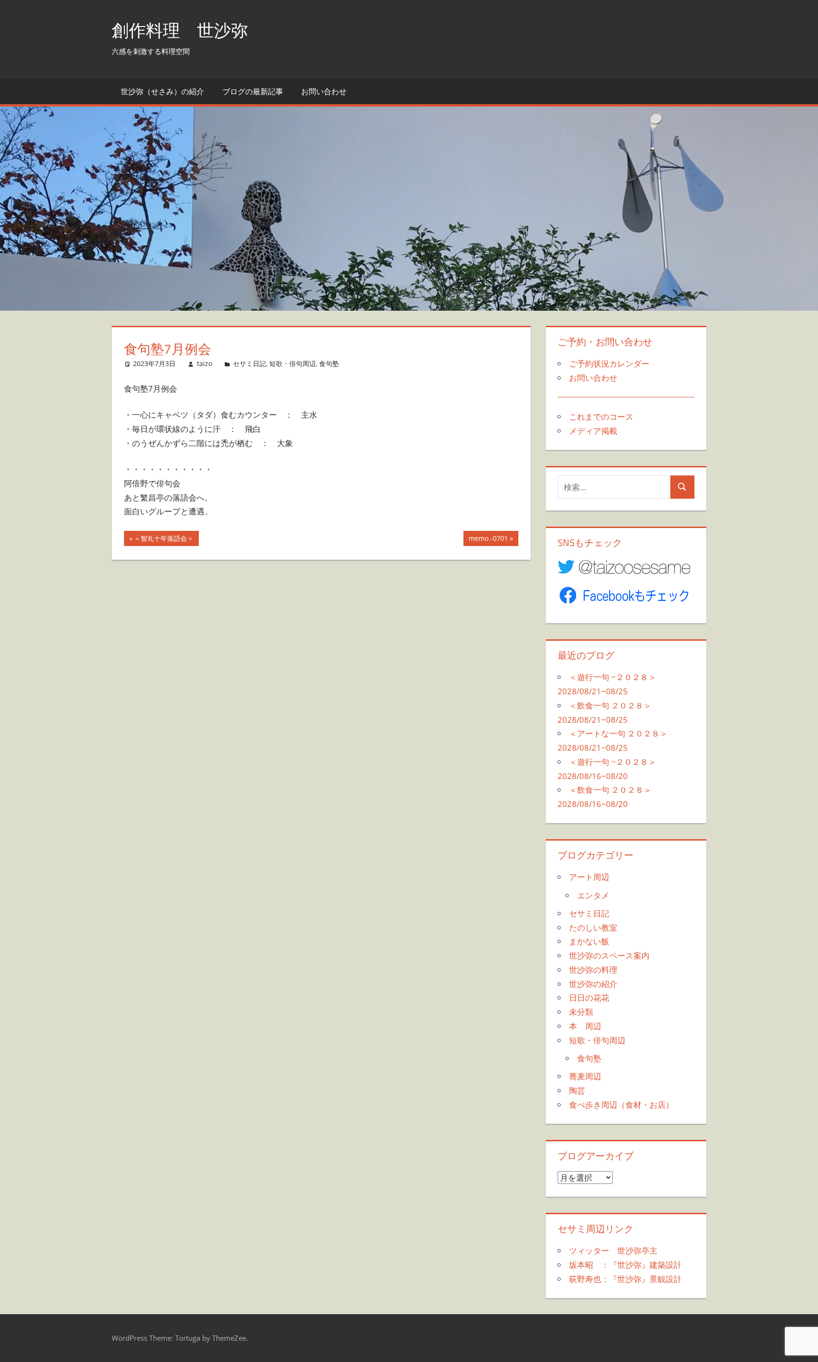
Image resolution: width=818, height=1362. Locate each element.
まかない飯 (589, 941)
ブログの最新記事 (252, 91)
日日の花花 (589, 997)
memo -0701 (488, 540)
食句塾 (329, 363)
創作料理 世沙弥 (180, 30)
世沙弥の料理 (593, 969)
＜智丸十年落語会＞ (163, 540)
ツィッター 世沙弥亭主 (613, 1250)
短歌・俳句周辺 (292, 363)
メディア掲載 (593, 430)
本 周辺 (585, 1026)
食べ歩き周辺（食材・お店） (621, 1104)
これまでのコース (601, 416)
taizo (204, 363)
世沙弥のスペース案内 (609, 955)
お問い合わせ (324, 91)
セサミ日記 (249, 363)
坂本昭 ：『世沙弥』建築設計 (625, 1264)
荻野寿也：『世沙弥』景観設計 (625, 1278)
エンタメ (593, 895)
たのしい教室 (593, 927)
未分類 (581, 1011)
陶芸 (577, 1090)
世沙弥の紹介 (593, 983)
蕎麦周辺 (585, 1076)
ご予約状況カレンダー (609, 363)
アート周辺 (589, 876)
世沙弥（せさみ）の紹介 (162, 91)
